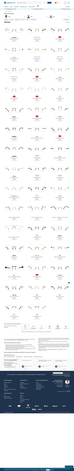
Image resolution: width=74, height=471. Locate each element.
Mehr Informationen (42, 469)
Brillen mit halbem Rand (19, 356)
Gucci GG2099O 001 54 (59, 58)
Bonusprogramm (38, 383)
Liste (47, 468)
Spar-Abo (37, 382)
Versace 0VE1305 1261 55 (60, 296)
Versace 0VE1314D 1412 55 (37, 316)
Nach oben (11, 412)
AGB (4, 387)
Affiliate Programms (39, 387)
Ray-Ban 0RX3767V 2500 (14, 98)
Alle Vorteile (6, 327)
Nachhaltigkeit (22, 400)
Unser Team (22, 398)
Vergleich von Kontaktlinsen (8, 398)
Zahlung (5, 383)
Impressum (21, 395)
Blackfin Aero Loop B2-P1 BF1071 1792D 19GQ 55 (59, 217)
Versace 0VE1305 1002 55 (37, 296)
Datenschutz (6, 390)
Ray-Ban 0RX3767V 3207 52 (37, 276)
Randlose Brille (6, 22)
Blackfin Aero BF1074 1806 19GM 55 (14, 217)
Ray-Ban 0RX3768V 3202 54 (37, 118)
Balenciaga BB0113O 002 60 (14, 58)
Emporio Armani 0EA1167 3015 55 (14, 197)
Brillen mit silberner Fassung (38, 356)
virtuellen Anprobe (29, 344)
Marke (12, 19)
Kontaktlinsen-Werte (7, 396)
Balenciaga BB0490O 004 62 (60, 78)
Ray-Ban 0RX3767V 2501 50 (37, 98)
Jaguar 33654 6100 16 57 (37, 197)
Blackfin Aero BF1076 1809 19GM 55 (37, 217)
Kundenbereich (22, 382)
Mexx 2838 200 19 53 (14, 118)
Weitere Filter (33, 19)
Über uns (21, 396)
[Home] (4, 11)
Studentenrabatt (38, 389)
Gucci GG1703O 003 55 (37, 58)
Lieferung (5, 385)
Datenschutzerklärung (34, 469)
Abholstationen (6, 386)
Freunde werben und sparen (40, 386)
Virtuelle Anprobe (69, 466)
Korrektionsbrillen (20, 339)
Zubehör (60, 349)
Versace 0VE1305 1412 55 (60, 98)
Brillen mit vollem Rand (10, 356)
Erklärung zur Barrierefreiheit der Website (10, 389)
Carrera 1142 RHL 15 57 (14, 138)
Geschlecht (6, 19)
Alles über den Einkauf (7, 382)
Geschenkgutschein (39, 385)
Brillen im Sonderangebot (52, 349)
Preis (22, 19)
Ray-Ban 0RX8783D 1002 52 (60, 138)
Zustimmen (47, 469)
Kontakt (21, 402)
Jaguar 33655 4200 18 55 (37, 237)
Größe (27, 19)
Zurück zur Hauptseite (6, 412)
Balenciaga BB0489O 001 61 (60, 197)
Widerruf (21, 385)
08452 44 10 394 (60, 385)
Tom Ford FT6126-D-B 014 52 (14, 296)
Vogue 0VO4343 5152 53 (37, 177)
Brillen (6, 11)
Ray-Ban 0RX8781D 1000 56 (37, 78)
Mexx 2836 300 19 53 (60, 237)
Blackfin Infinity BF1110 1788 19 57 (14, 237)
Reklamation (22, 386)
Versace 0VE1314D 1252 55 (14, 316)
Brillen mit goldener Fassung (28, 356)
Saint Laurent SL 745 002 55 (60, 118)
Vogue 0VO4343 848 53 (59, 177)
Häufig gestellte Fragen (23, 387)
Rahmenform (17, 19)
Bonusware (40, 350)
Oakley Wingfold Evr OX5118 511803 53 (37, 138)
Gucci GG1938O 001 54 (14, 78)
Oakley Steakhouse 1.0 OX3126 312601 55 (14, 276)
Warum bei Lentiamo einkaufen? (25, 399)
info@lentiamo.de (60, 386)
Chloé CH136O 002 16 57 (14, 177)
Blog (4, 395)
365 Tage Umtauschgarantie (24, 383)
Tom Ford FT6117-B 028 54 (60, 276)
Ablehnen (52, 469)
